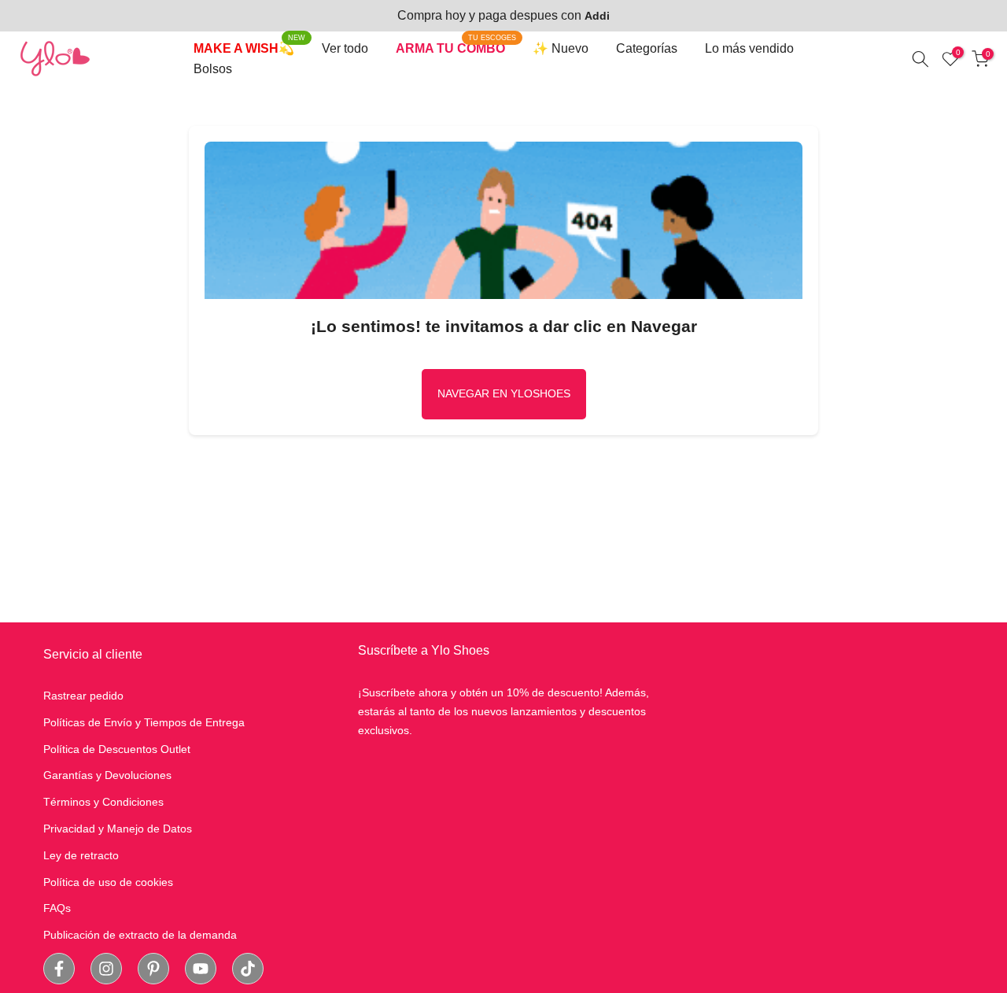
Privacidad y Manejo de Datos (117, 828)
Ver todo (345, 48)
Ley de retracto (81, 855)
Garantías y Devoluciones (107, 775)
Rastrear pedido (83, 695)
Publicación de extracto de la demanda (140, 934)
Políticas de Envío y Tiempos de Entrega (144, 722)
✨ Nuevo (560, 48)
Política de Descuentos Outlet (116, 749)
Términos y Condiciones (103, 802)
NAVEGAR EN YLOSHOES (503, 393)
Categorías (646, 48)
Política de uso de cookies (108, 882)
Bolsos (213, 69)
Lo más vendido (749, 48)
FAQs (57, 908)
